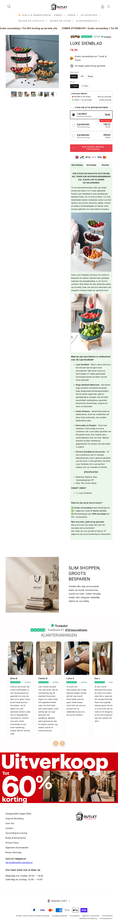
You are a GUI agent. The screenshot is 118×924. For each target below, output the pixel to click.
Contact (9, 828)
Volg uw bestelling (14, 818)
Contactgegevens (106, 918)
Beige (90, 76)
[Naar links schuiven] (8, 94)
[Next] (62, 743)
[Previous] (55, 743)
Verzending (91, 165)
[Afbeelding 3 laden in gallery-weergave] (27, 94)
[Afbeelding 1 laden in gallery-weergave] (13, 94)
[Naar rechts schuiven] (56, 94)
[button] (10, 7)
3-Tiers (85, 86)
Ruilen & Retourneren (16, 838)
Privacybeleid (75, 916)
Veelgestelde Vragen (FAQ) (18, 813)
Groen (74, 76)
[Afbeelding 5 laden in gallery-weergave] (40, 94)
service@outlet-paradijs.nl (19, 862)
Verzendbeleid (107, 916)
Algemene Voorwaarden (17, 847)
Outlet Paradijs (28, 916)
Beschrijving (77, 165)
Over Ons (10, 823)
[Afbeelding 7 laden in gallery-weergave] (53, 94)
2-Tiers (74, 86)
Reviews (105, 165)
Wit (82, 76)
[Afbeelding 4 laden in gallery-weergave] (33, 94)
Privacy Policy (12, 843)
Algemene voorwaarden (90, 916)
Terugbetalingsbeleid (59, 916)
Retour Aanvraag (13, 852)
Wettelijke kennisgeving (88, 918)
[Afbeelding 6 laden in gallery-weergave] (46, 94)
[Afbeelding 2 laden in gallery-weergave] (20, 94)
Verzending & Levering (16, 833)
